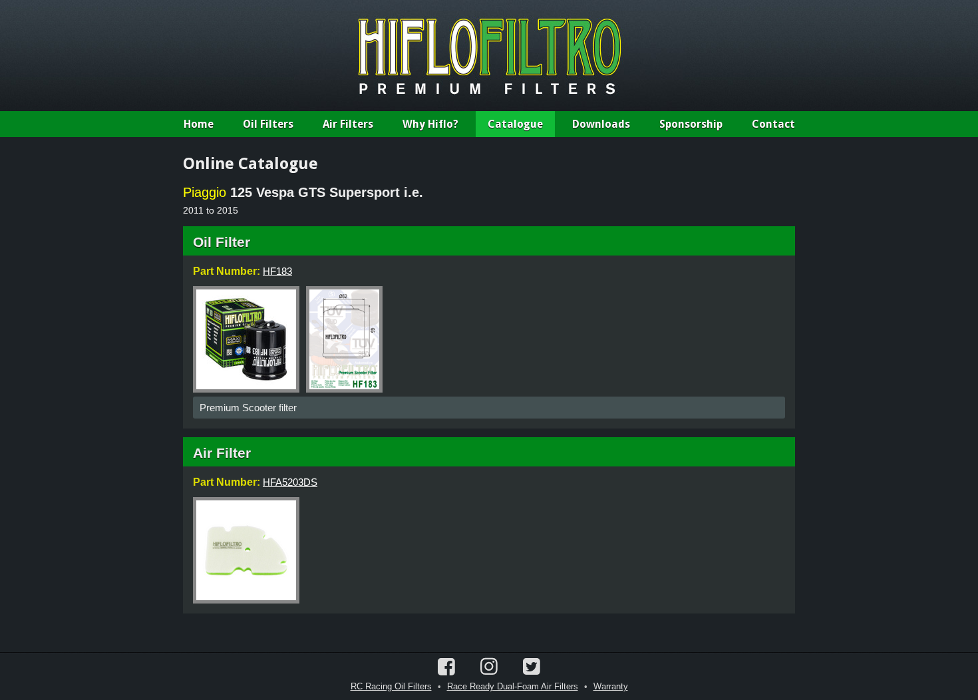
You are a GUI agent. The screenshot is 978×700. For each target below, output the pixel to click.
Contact (773, 124)
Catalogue (515, 124)
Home (199, 124)
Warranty (610, 686)
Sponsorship (691, 124)
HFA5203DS (290, 482)
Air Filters (348, 124)
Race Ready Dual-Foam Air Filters (512, 686)
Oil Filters (268, 124)
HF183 (277, 271)
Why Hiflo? (430, 124)
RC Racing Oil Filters (391, 686)
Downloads (601, 124)
